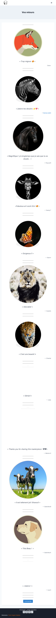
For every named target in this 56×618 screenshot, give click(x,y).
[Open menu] (51, 3)
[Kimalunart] (6, 2)
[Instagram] (26, 612)
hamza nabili (47, 113)
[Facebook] (24, 612)
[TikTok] (32, 612)
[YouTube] (29, 612)
